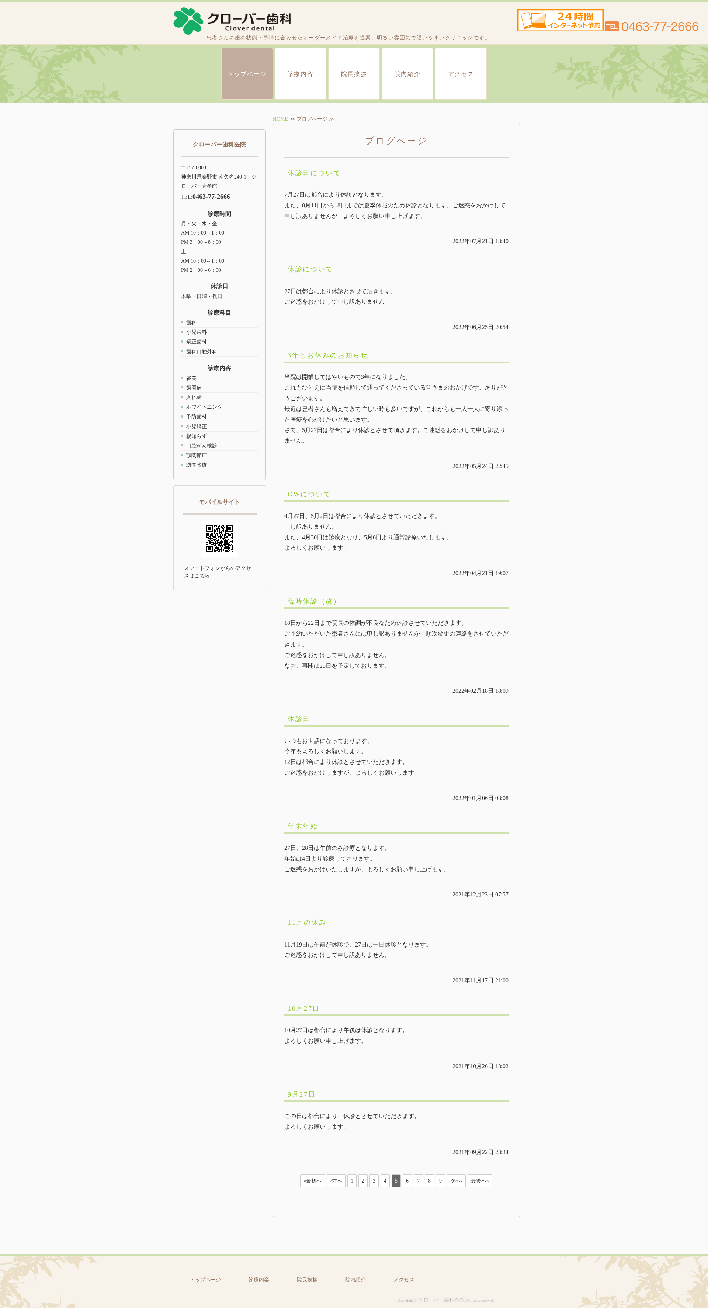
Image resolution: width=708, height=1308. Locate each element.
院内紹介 (407, 74)
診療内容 (300, 74)
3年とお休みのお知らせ (328, 355)
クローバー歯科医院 (441, 1300)
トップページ (247, 74)
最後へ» (480, 1181)
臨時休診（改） (314, 601)
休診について (310, 269)
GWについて (309, 494)
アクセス (461, 74)
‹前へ (336, 1181)
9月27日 (302, 1094)
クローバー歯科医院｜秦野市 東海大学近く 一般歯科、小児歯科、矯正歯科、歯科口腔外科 (232, 21)
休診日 (299, 719)
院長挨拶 (354, 74)
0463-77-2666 (211, 196)
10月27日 (304, 1008)
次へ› (456, 1181)
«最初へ (312, 1181)
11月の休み (307, 922)
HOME (280, 119)
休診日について (314, 173)
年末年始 (303, 826)
